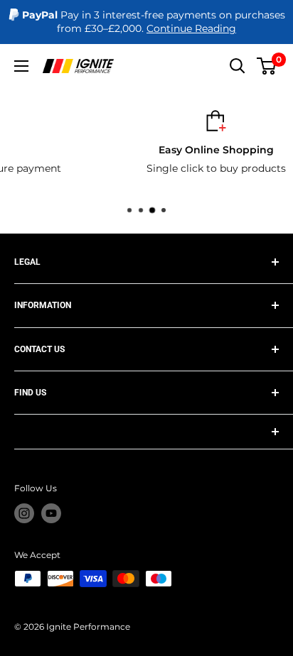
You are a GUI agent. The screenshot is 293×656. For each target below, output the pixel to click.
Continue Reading (191, 28)
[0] (267, 66)
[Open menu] (21, 66)
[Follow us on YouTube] (51, 513)
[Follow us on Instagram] (24, 513)
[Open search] (237, 66)
